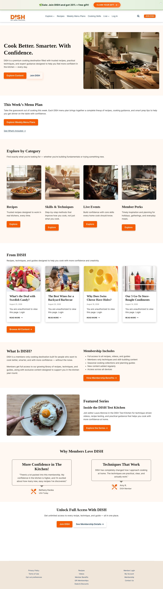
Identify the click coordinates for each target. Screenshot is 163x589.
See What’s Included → (15, 131)
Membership (129, 577)
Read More (16, 318)
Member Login (129, 570)
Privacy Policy (33, 570)
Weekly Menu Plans (76, 16)
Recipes (60, 16)
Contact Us (129, 580)
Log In (115, 16)
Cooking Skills (94, 16)
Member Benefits (81, 577)
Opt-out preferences (34, 577)
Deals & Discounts (82, 584)
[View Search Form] (138, 16)
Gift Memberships (81, 580)
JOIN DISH (149, 16)
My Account (129, 574)
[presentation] (24, 279)
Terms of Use (34, 574)
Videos (81, 574)
